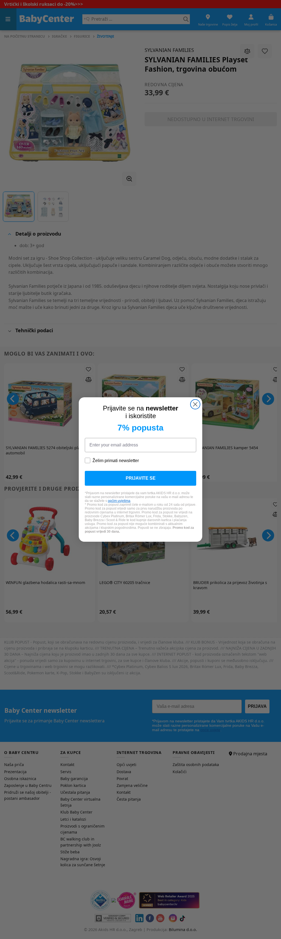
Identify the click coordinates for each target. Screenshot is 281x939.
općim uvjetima (119, 501)
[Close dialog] (195, 404)
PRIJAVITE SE (141, 478)
